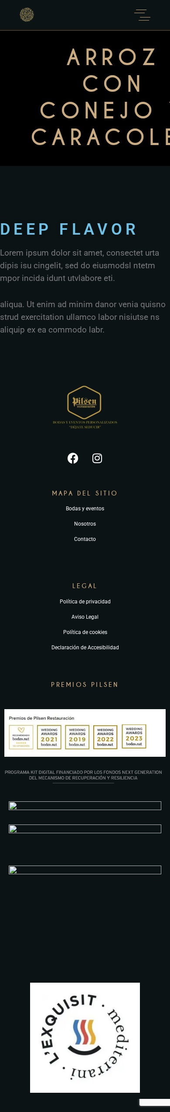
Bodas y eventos (85, 509)
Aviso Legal (85, 617)
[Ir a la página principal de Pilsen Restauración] (85, 432)
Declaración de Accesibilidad (85, 647)
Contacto (85, 539)
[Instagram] (97, 458)
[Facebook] (73, 458)
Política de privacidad (85, 602)
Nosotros (85, 524)
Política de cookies (85, 632)
